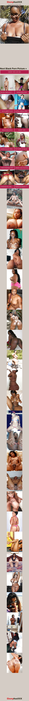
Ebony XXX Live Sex (14, 72)
